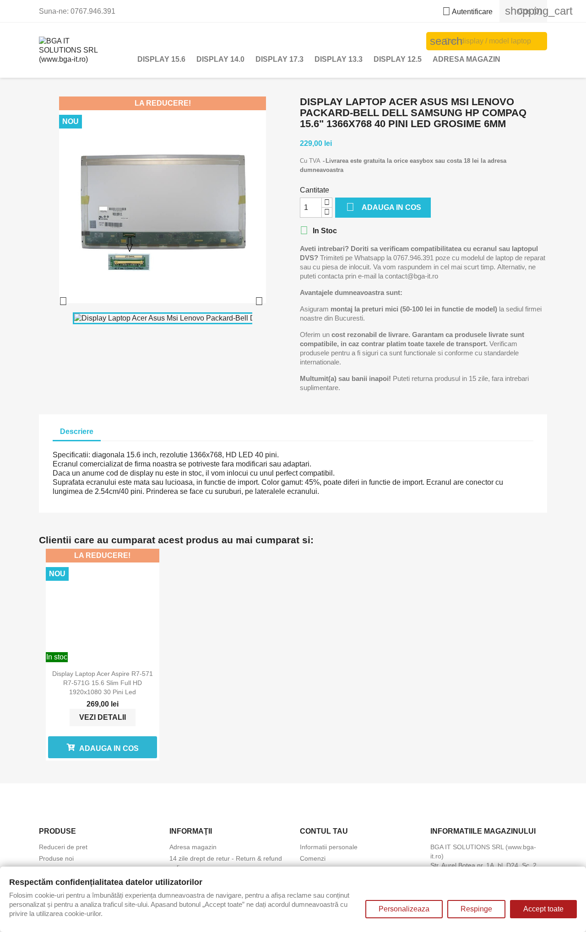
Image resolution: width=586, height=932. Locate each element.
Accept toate (543, 909)
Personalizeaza (404, 909)
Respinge (476, 909)
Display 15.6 (161, 59)
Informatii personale (329, 847)
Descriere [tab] (76, 431)
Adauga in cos (383, 207)
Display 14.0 (220, 59)
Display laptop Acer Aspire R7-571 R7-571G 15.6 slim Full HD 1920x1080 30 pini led (102, 683)
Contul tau (324, 831)
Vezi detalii (102, 717)
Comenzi (313, 858)
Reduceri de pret (63, 847)
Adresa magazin (466, 59)
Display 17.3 (279, 59)
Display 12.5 (398, 59)
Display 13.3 (339, 59)
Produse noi (56, 858)
